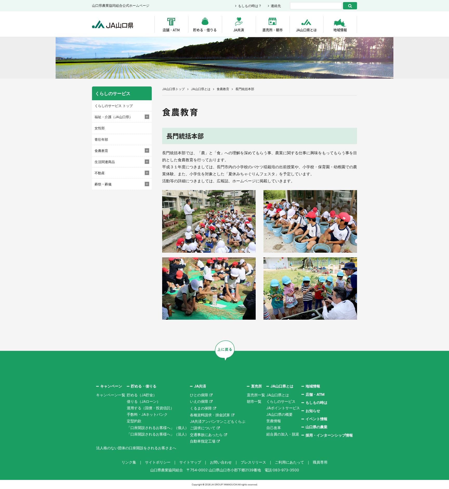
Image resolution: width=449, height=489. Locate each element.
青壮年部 (101, 139)
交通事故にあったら (206, 434)
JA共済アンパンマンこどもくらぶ (217, 421)
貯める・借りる (205, 29)
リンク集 (129, 462)
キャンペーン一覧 (110, 395)
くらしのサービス (280, 401)
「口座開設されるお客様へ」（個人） (158, 427)
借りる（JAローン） (143, 401)
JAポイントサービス (283, 408)
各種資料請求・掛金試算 (210, 415)
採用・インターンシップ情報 (329, 435)
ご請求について (202, 428)
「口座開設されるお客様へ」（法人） (158, 434)
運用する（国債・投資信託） (150, 408)
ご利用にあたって (289, 462)
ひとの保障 (199, 395)
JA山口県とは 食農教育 (210, 89)
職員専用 (320, 462)
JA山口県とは (306, 29)
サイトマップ (190, 462)
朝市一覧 (254, 401)
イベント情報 (316, 419)
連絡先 (276, 6)
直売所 (256, 386)
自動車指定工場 (202, 441)
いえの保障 (199, 401)
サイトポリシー (157, 462)
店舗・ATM (171, 29)
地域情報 (340, 29)
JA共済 (238, 29)
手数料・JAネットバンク (147, 414)
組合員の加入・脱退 (282, 434)
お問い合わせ (221, 462)
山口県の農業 (316, 427)
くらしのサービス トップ (114, 106)
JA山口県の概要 (279, 414)
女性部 (100, 128)
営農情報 (273, 421)
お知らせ (313, 410)
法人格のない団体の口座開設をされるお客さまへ (136, 448)
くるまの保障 (201, 408)
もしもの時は (316, 402)
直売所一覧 (256, 395)
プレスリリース (253, 462)
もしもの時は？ (250, 6)
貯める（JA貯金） (142, 395)
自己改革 (273, 427)
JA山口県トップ (173, 89)
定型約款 (134, 421)
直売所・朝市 (272, 29)
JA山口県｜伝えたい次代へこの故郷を (112, 24)
